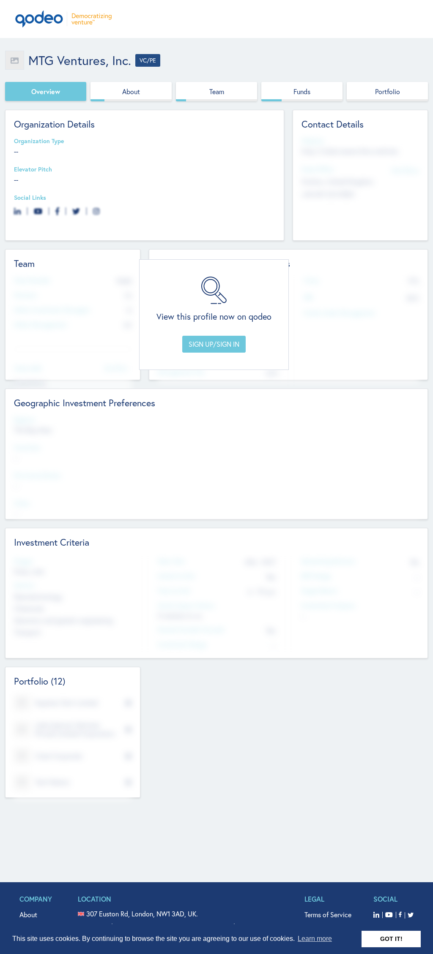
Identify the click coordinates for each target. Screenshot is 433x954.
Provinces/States (37, 475)
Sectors (24, 585)
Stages (23, 561)
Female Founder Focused (191, 629)
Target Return (319, 591)
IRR (308, 297)
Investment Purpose (328, 605)
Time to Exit (174, 591)
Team (216, 91)
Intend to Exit (176, 576)
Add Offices (405, 170)
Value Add (27, 368)
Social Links (30, 197)
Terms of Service (327, 914)
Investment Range (182, 644)
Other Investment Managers (52, 310)
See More (115, 367)
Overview (45, 91)
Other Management (40, 325)
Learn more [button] (315, 938)
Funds (301, 91)
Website (312, 141)
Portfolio (387, 91)
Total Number (32, 280)
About (131, 91)
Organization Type (39, 141)
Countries (27, 447)
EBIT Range (316, 576)
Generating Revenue (328, 561)
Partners (25, 295)
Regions (24, 420)
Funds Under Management (339, 313)
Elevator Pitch (33, 169)
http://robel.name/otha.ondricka (349, 151)
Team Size (171, 561)
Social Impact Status (186, 605)
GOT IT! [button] (391, 938)
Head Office (317, 169)
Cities (22, 503)
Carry (311, 280)
